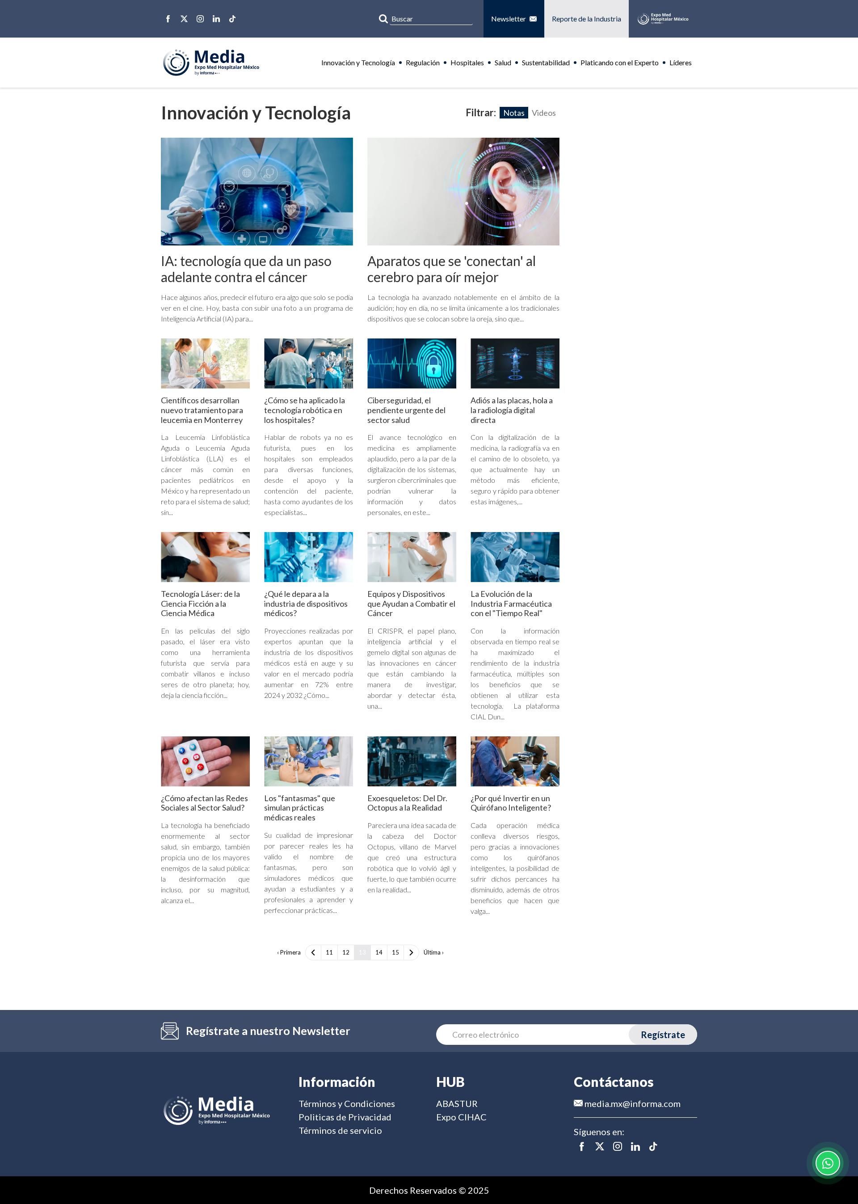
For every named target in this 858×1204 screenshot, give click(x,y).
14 (379, 952)
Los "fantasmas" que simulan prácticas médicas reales (299, 807)
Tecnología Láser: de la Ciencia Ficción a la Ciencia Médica (200, 603)
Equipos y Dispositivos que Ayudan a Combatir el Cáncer (411, 603)
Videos (544, 113)
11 (329, 952)
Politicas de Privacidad (345, 1116)
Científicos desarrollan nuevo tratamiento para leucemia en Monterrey (202, 409)
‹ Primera (289, 952)
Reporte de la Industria (586, 18)
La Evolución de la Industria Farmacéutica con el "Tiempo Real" (511, 603)
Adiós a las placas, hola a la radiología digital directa (512, 409)
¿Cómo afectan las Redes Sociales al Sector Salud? (204, 803)
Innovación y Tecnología (358, 62)
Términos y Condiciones (347, 1103)
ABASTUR (457, 1103)
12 (345, 952)
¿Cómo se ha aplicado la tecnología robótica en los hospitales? (304, 409)
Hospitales (467, 62)
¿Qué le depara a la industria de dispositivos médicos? (306, 603)
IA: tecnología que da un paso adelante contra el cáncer (246, 269)
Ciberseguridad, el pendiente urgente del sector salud (406, 409)
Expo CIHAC (461, 1116)
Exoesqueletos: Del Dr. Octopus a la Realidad (407, 803)
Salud (503, 62)
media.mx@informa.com (632, 1103)
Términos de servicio (340, 1130)
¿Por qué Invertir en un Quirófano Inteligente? (511, 803)
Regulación (423, 62)
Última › (434, 952)
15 (395, 952)
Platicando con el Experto (619, 62)
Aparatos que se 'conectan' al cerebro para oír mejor (451, 269)
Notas (514, 113)
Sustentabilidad (546, 62)
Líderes (680, 62)
